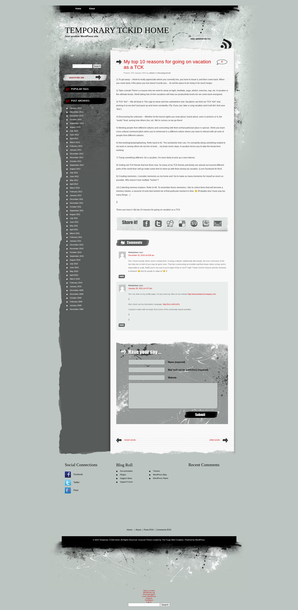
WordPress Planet (160, 478)
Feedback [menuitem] (149, 600)
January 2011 (75, 241)
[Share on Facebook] (146, 223)
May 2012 (74, 180)
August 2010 (75, 260)
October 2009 (75, 298)
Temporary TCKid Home (117, 30)
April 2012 (74, 184)
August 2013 (75, 127)
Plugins (123, 475)
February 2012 (76, 192)
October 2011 (75, 207)
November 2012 (76, 157)
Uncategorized (164, 73)
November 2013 (76, 116)
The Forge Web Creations (173, 540)
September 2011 (76, 211)
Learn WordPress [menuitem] (149, 596)
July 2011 (74, 218)
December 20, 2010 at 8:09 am (141, 255)
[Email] (218, 223)
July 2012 (74, 173)
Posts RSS (149, 530)
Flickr (75, 490)
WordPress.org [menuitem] (149, 592)
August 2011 (75, 214)
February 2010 (76, 283)
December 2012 (76, 154)
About (92, 8)
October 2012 (75, 161)
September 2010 (77, 256)
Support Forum (126, 482)
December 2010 (76, 245)
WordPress (200, 540)
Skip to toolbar (149, 591)
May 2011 (74, 226)
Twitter (76, 482)
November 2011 (76, 203)
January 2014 (75, 108)
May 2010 (74, 271)
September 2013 (77, 123)
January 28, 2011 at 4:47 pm (140, 288)
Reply (121, 276)
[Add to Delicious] (181, 223)
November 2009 (76, 294)
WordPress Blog (160, 475)
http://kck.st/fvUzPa (171, 304)
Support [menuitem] (149, 598)
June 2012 (74, 176)
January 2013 (75, 150)
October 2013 (75, 119)
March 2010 (75, 279)
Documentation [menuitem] (149, 594)
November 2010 (76, 248)
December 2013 (76, 112)
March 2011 (75, 233)
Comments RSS (163, 530)
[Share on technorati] (205, 223)
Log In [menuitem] (149, 602)
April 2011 (74, 230)
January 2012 (75, 195)
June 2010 (74, 267)
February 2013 (76, 146)
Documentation (126, 471)
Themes (156, 471)
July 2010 (74, 264)
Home (78, 8)
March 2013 (75, 142)
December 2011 (76, 199)
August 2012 (75, 169)
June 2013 (74, 135)
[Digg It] (170, 223)
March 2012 (75, 188)
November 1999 (76, 309)
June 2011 (74, 222)
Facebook (78, 474)
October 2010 (75, 252)
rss (209, 39)
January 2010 (75, 286)
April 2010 (74, 275)
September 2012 (77, 165)
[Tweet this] (158, 223)
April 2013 (74, 138)
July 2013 (74, 131)
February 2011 (76, 237)
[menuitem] (149, 605)
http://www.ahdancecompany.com (202, 294)
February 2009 (76, 302)
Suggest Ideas (126, 478)
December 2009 (76, 290)
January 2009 (75, 305)
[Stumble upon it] (193, 223)
